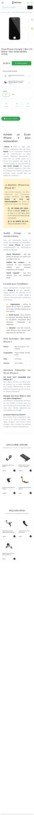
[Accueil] (17, 2)
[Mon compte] (28, 2)
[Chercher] (30, 7)
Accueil (3, 12)
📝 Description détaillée (11, 118)
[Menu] (2, 2)
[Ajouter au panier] (29, 76)
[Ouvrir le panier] (32, 3)
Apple (8, 12)
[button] (6, 95)
